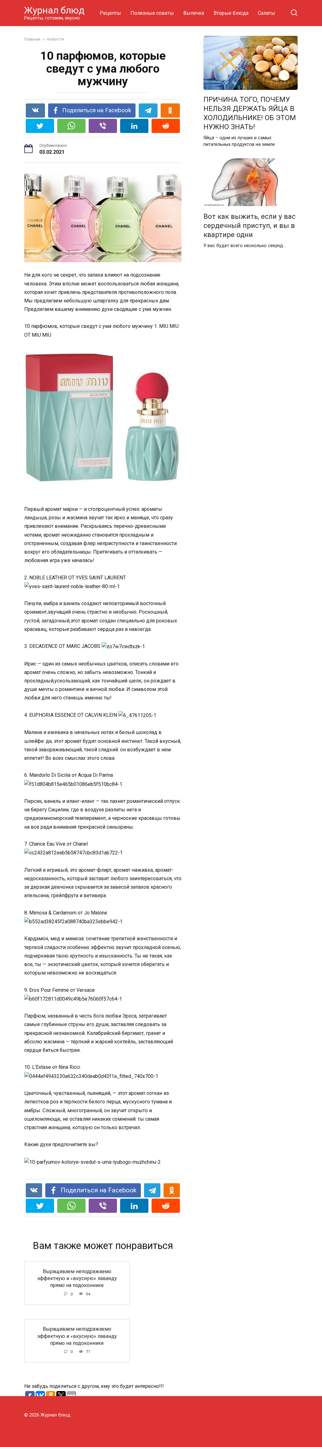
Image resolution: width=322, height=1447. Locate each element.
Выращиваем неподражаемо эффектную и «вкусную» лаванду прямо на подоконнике (77, 1278)
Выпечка (193, 13)
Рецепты (110, 13)
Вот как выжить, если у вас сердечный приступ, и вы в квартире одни (249, 225)
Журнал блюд (54, 10)
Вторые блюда (231, 13)
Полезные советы (152, 13)
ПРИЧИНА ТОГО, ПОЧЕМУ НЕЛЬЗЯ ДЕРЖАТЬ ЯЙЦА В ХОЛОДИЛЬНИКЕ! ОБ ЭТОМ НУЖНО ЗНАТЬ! (249, 113)
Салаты (266, 13)
